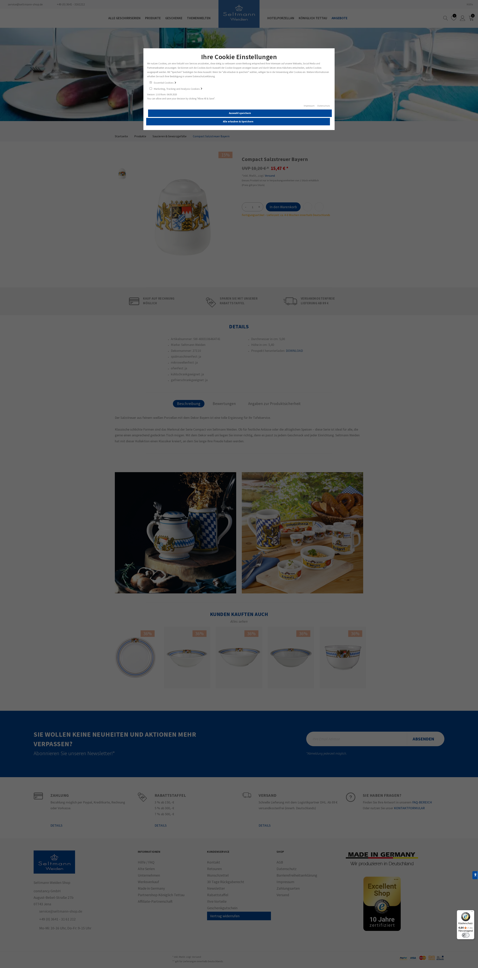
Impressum (309, 105)
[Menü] (472, 912)
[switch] (465, 935)
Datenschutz (323, 105)
